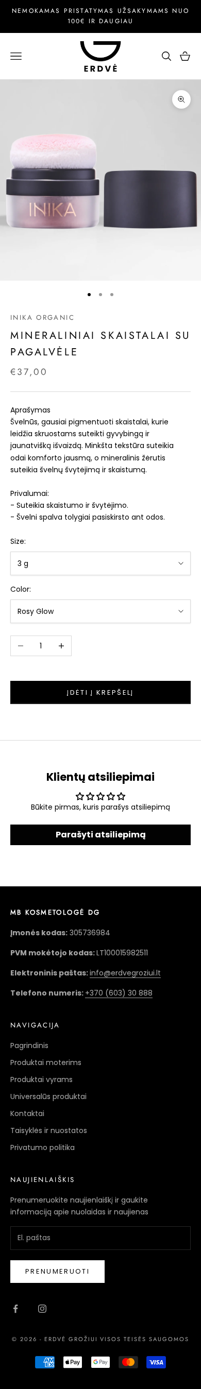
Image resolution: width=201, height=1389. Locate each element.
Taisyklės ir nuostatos (48, 1130)
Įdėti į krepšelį (100, 692)
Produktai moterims (45, 1062)
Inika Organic (42, 317)
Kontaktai (27, 1113)
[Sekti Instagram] (42, 1309)
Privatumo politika (42, 1147)
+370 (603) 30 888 (119, 993)
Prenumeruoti (57, 1271)
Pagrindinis (29, 1045)
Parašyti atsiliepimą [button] (101, 835)
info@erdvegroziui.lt (125, 973)
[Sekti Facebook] (15, 1309)
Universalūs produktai (48, 1096)
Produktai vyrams (41, 1079)
